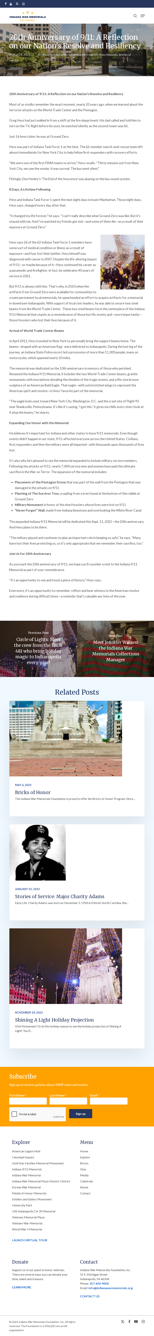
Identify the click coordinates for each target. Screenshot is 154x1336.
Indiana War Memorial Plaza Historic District (41, 1181)
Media (84, 1175)
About (84, 1187)
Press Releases (108, 54)
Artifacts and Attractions (54, 54)
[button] (143, 16)
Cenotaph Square (23, 1157)
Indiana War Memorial (26, 1175)
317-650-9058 (99, 1283)
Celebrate (86, 1181)
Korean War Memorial (26, 1187)
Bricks (84, 1163)
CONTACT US (90, 1296)
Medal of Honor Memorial (29, 1193)
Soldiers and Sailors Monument (32, 1199)
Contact (85, 1193)
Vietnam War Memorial (27, 1223)
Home (84, 1151)
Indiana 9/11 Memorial (27, 1169)
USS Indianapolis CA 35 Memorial (33, 1211)
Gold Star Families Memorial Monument (38, 1163)
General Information (84, 54)
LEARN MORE (21, 1287)
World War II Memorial (27, 1229)
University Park (22, 1205)
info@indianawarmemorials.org (110, 1288)
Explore (85, 1157)
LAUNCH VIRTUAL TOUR (29, 1240)
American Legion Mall (26, 1151)
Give (83, 1169)
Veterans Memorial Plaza (28, 1217)
